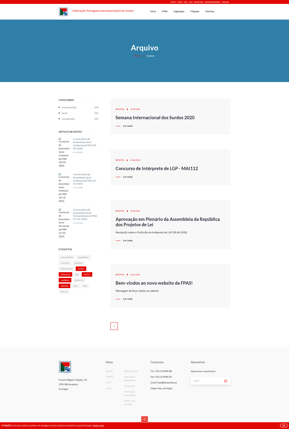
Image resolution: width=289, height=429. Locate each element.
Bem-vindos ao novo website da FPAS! (154, 283)
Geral (80, 113)
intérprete (65, 274)
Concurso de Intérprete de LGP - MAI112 (157, 168)
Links (191, 2)
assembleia (83, 257)
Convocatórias (80, 107)
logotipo (78, 263)
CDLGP (173, 2)
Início (153, 11)
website (64, 285)
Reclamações (198, 2)
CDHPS (179, 2)
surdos (81, 268)
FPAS (165, 11)
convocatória (67, 257)
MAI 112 (64, 291)
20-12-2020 (135, 274)
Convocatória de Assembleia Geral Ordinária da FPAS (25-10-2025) (85, 179)
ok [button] (283, 425)
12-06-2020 (135, 160)
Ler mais (128, 125)
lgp (77, 274)
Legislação (179, 11)
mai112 (87, 274)
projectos (79, 280)
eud (85, 285)
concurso (65, 263)
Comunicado (80, 118)
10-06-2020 (135, 211)
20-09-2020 (135, 109)
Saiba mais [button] (98, 425)
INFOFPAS (120, 109)
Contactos (225, 2)
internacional (66, 268)
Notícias (209, 11)
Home (137, 55)
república (65, 280)
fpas (76, 285)
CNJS (185, 2)
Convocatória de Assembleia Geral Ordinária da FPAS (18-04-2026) (85, 143)
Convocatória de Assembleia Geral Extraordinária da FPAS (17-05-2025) (85, 214)
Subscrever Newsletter (212, 2)
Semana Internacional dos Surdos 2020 (155, 117)
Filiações (194, 11)
